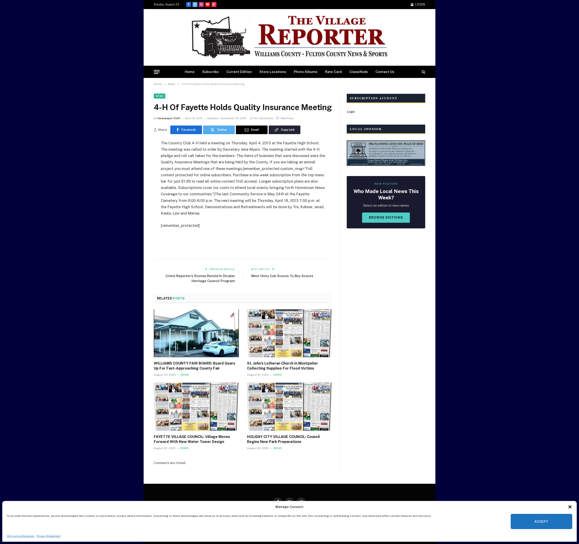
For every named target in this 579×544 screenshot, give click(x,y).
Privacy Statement (49, 536)
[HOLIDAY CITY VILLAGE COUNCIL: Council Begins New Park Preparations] (289, 407)
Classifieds (358, 72)
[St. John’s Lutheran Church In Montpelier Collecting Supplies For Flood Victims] (289, 333)
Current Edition (239, 72)
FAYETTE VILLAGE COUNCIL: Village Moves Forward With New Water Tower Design (192, 439)
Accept (541, 521)
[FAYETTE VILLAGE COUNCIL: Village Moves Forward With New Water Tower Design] (196, 407)
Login (351, 112)
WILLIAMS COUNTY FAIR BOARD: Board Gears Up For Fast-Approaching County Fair (194, 365)
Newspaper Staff (169, 118)
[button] (570, 507)
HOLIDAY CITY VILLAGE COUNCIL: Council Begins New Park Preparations (283, 439)
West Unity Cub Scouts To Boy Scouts (282, 276)
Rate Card (333, 72)
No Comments (263, 118)
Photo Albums (305, 72)
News (160, 96)
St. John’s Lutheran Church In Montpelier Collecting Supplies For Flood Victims (282, 365)
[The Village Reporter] (289, 37)
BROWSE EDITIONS (386, 217)
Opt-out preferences (20, 536)
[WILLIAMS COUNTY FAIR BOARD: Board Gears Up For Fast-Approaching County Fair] (196, 333)
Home (190, 72)
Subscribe (210, 72)
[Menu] (157, 72)
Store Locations (272, 72)
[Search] (423, 72)
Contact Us (384, 72)
